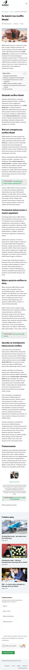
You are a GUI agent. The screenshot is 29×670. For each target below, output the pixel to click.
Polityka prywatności (22, 668)
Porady (21, 23)
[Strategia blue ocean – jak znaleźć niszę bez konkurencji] (14, 527)
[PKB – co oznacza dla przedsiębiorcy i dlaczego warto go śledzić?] (14, 575)
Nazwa (5, 606)
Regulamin (24, 665)
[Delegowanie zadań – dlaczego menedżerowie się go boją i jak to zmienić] (14, 551)
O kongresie (7, 665)
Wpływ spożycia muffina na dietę (12, 83)
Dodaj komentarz (8, 621)
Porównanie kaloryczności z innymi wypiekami (13, 80)
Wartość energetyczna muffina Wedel (14, 77)
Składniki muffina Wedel (10, 76)
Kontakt (18, 665)
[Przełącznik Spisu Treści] (24, 73)
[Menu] (26, 3)
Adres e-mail (7, 611)
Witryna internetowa (8, 616)
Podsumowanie (8, 89)
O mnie (13, 665)
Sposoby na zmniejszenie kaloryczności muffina (14, 86)
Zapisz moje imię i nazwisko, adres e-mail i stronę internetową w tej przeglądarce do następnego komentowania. (14, 638)
